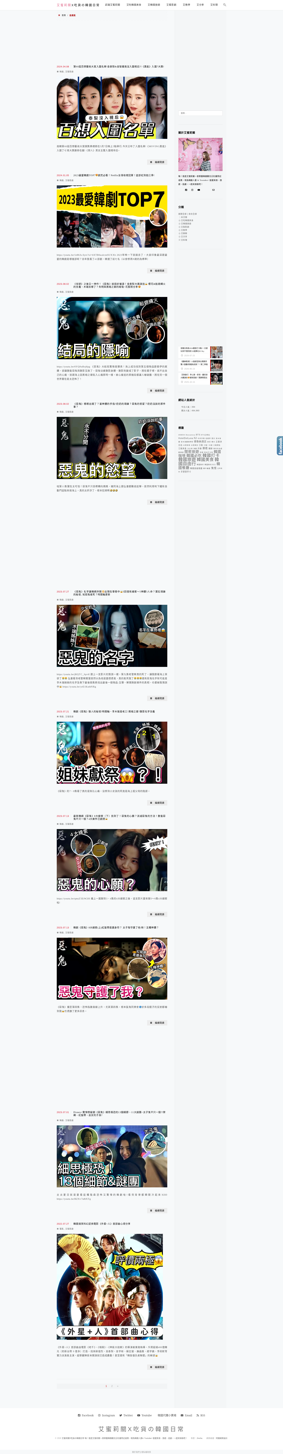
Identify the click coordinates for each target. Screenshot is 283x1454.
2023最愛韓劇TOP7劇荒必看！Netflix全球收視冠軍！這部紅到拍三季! (113, 175)
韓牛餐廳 (206, 468)
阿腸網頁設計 (221, 1438)
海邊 (195, 448)
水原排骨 (186, 445)
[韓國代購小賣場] (205, 190)
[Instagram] (193, 190)
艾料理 (184, 240)
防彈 (201, 452)
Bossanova (190, 435)
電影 (62, 1229)
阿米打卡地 (208, 452)
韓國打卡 (211, 455)
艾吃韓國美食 (187, 220)
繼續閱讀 (159, 162)
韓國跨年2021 (210, 464)
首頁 (64, 15)
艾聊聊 (184, 233)
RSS (202, 1415)
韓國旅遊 (187, 459)
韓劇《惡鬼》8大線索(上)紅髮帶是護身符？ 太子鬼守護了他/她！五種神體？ (116, 927)
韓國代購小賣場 (167, 1415)
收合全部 (193, 214)
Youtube (147, 1415)
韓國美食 (205, 459)
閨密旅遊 (191, 452)
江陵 (201, 445)
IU (195, 438)
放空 (209, 442)
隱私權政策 (146, 1452)
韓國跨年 (200, 464)
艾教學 (184, 230)
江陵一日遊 (208, 445)
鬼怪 (214, 468)
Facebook (88, 1415)
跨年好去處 (217, 448)
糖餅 (211, 448)
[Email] (214, 190)
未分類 (184, 217)
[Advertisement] (112, 42)
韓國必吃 (194, 456)
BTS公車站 (205, 435)
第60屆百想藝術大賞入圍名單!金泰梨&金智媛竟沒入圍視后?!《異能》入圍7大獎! (118, 66)
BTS (198, 435)
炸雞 (200, 448)
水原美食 (194, 445)
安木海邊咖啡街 (187, 442)
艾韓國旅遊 (186, 223)
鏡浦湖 (181, 452)
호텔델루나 (186, 471)
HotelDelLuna (185, 438)
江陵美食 (182, 448)
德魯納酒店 (200, 441)
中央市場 (201, 438)
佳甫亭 (208, 438)
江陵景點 (216, 445)
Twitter (128, 1415)
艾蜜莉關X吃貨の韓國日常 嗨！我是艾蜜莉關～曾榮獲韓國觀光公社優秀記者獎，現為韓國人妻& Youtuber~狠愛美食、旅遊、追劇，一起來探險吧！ (124, 1438)
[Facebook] (187, 190)
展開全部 (182, 214)
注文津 (190, 448)
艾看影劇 (69, 71)
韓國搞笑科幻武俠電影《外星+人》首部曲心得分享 (101, 1224)
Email (188, 1415)
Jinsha (199, 1438)
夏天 (213, 438)
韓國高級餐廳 (196, 468)
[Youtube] (199, 190)
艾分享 (184, 236)
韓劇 (62, 71)
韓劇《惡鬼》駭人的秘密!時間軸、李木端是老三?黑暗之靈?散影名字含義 (114, 711)
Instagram (108, 1415)
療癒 (205, 448)
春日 (213, 442)
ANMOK (181, 435)
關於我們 (136, 1452)
